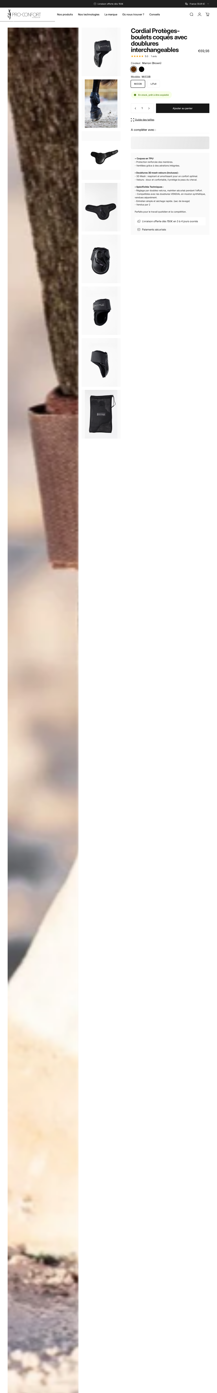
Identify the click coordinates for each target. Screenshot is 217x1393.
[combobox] (197, 4)
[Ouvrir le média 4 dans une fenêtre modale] (101, 207)
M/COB (138, 83)
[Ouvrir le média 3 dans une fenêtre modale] (101, 155)
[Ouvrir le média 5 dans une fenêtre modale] (101, 259)
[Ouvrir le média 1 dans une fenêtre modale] (101, 52)
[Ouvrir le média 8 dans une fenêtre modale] (101, 414)
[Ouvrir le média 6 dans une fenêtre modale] (101, 310)
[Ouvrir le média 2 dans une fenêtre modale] (101, 103)
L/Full (153, 83)
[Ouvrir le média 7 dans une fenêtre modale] (101, 362)
